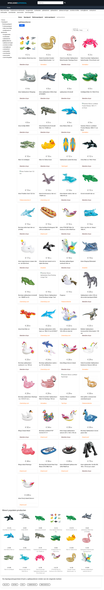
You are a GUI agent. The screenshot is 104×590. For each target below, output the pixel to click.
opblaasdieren (54, 10)
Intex (22, 584)
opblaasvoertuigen (64, 10)
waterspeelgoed (7, 26)
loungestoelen (29, 10)
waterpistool (92, 10)
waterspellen (4, 12)
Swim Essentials (45, 584)
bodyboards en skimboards (17, 10)
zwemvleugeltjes (29, 12)
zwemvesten (20, 12)
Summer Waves (32, 584)
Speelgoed (5, 22)
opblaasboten (46, 10)
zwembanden (12, 12)
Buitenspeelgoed (7, 24)
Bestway (15, 584)
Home (8, 7)
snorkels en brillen (74, 10)
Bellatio (6, 584)
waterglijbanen (84, 10)
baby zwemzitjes (5, 10)
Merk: (21, 25)
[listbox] (80, 30)
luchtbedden (37, 10)
